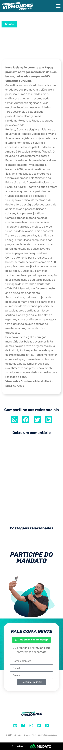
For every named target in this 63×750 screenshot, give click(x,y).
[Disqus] (31, 476)
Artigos (9, 24)
